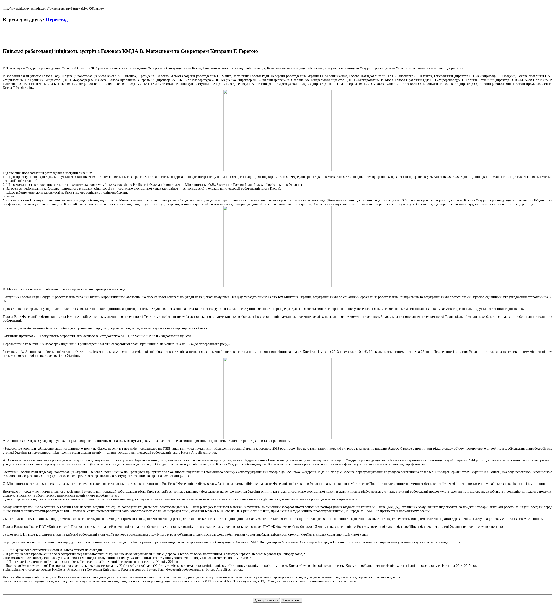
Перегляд (57, 19)
